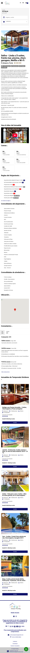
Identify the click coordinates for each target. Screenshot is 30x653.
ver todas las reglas (5, 200)
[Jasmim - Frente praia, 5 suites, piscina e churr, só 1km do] (15, 437)
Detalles (15, 422)
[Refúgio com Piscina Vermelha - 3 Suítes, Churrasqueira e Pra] (15, 394)
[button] (3, 49)
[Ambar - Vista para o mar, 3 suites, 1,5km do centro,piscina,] (15, 481)
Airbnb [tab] (7, 332)
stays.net (16, 650)
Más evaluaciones (5, 372)
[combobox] (17, 21)
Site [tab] (2, 332)
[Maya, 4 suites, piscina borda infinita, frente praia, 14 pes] (15, 566)
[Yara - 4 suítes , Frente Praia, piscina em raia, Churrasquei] (15, 523)
